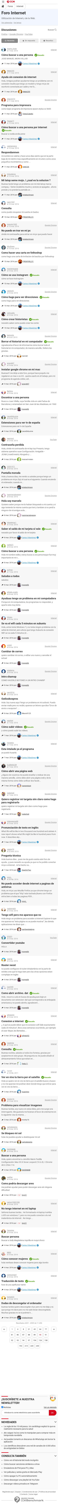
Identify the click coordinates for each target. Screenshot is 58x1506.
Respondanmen (10, 152)
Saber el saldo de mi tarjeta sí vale (21, 528)
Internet (19, 6)
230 (37, 1346)
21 (29, 1329)
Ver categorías (6, 23)
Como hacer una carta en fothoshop (21, 252)
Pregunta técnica (11, 855)
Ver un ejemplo (50, 1407)
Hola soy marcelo (11, 500)
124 (40, 1340)
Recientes (10, 41)
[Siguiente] (54, 1329)
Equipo (18, 1492)
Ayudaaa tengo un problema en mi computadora (28, 598)
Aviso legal (33, 1494)
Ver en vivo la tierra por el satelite (20, 1077)
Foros (10, 6)
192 (20, 1346)
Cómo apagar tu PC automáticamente (20, 1476)
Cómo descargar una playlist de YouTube (21, 1480)
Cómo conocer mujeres (14, 1258)
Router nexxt (8, 965)
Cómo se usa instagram (14, 274)
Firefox (4, 34)
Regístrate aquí (8, 1492)
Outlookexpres (9, 698)
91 (46, 1335)
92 (12, 1340)
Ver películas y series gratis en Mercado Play (23, 1472)
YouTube (29, 34)
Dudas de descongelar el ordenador (21, 1303)
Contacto (24, 1494)
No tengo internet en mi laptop (18, 1208)
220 (31, 1346)
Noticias (7, 1407)
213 (26, 1346)
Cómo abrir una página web (17, 771)
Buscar (51, 30)
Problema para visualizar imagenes (21, 1105)
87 (23, 1335)
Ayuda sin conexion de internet (18, 77)
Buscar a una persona (13, 1155)
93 (18, 1340)
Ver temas (17, 23)
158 (45, 1340)
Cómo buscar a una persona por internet (24, 127)
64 (40, 1329)
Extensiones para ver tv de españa (20, 422)
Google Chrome (16, 34)
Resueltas (49, 41)
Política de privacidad (47, 1492)
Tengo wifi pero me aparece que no (21, 914)
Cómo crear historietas (14, 319)
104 (34, 1340)
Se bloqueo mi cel (11, 1133)
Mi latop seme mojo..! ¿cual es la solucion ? (26, 180)
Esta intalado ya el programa (17, 749)
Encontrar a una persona (15, 397)
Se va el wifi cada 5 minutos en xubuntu (23, 623)
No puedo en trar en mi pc (16, 230)
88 (29, 1335)
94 (23, 1340)
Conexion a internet (12, 1021)
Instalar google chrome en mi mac (20, 369)
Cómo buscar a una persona (17, 54)
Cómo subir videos (12, 726)
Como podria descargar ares (17, 1183)
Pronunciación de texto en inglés (19, 827)
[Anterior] (4, 1329)
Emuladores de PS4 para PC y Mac (19, 1468)
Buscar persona (10, 1236)
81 (12, 1335)
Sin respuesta (30, 41)
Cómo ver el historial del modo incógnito (21, 1460)
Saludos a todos (10, 576)
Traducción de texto (12, 1281)
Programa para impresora (16, 105)
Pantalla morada (10, 472)
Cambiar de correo (12, 651)
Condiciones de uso (30, 1492)
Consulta (6, 208)
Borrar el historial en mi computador (22, 341)
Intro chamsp (8, 676)
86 (18, 1335)
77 (46, 1329)
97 (29, 1340)
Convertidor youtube (13, 942)
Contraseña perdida (12, 444)
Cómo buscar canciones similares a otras (22, 1464)
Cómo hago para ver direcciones (19, 297)
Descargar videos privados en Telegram (21, 1484)
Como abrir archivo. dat (14, 993)
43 (35, 1329)
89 (35, 1335)
